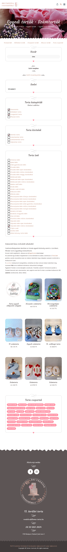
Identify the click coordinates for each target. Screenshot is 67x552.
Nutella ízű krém (16, 211)
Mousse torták (45, 43)
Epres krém (14, 162)
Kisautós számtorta (33, 304)
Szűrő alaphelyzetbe (33, 75)
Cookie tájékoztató (51, 546)
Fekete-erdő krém (16, 184)
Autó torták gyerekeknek (35, 404)
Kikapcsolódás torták (39, 415)
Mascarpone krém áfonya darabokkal (23, 196)
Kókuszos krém (15, 192)
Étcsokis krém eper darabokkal (20, 170)
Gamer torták (30, 411)
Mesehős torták (12, 418)
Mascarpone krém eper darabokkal (22, 201)
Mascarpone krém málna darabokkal (23, 206)
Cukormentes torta (16, 137)
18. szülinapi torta (53, 344)
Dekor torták (30, 408)
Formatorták (8, 43)
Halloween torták (13, 415)
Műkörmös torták (24, 418)
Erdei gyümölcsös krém (18, 165)
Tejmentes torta (15, 142)
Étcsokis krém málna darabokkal (21, 172)
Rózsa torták (44, 418)
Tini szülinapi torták (35, 421)
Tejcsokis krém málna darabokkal (22, 226)
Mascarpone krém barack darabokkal (23, 199)
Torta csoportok (58, 43)
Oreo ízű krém (15, 216)
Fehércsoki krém (15, 177)
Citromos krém (15, 160)
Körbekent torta (15, 112)
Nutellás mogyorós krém (18, 214)
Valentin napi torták (14, 425)
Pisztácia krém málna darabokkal (22, 218)
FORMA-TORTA (18, 26)
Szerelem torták (22, 421)
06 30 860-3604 (34, 527)
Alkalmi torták (12, 404)
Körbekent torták (19, 43)
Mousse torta (15, 117)
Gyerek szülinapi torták (43, 411)
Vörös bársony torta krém (19, 233)
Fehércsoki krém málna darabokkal (22, 182)
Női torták (35, 418)
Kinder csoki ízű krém (17, 189)
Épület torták (41, 408)
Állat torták (22, 404)
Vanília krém (14, 231)
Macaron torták (52, 415)
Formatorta (14, 109)
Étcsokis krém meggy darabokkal (21, 174)
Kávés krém (14, 187)
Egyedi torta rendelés (46, 26)
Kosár (33, 51)
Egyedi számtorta (33, 344)
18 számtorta (14, 344)
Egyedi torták (31, 26)
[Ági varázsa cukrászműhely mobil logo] (10, 4)
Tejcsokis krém (15, 221)
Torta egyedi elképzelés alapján (14, 305)
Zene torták (11, 428)
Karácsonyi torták (26, 415)
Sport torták (54, 418)
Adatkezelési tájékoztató (36, 546)
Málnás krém (14, 194)
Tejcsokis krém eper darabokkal (21, 223)
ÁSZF (11, 546)
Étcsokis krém (15, 167)
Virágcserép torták (50, 425)
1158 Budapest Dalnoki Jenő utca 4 (33, 534)
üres (33, 56)
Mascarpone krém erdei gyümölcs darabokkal (26, 204)
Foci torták (20, 411)
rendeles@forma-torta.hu (33, 519)
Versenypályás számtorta (53, 305)
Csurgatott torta (16, 114)
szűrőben (9, 263)
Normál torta (15, 135)
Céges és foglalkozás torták (16, 408)
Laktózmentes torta (17, 139)
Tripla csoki (14, 228)
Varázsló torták (26, 425)
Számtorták (11, 421)
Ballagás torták (49, 404)
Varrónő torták (38, 425)
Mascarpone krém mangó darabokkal (23, 209)
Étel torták (50, 408)
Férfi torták (11, 411)
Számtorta (14, 382)
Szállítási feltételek (20, 546)
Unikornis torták (48, 421)
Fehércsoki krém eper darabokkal (21, 179)
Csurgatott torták (33, 43)
